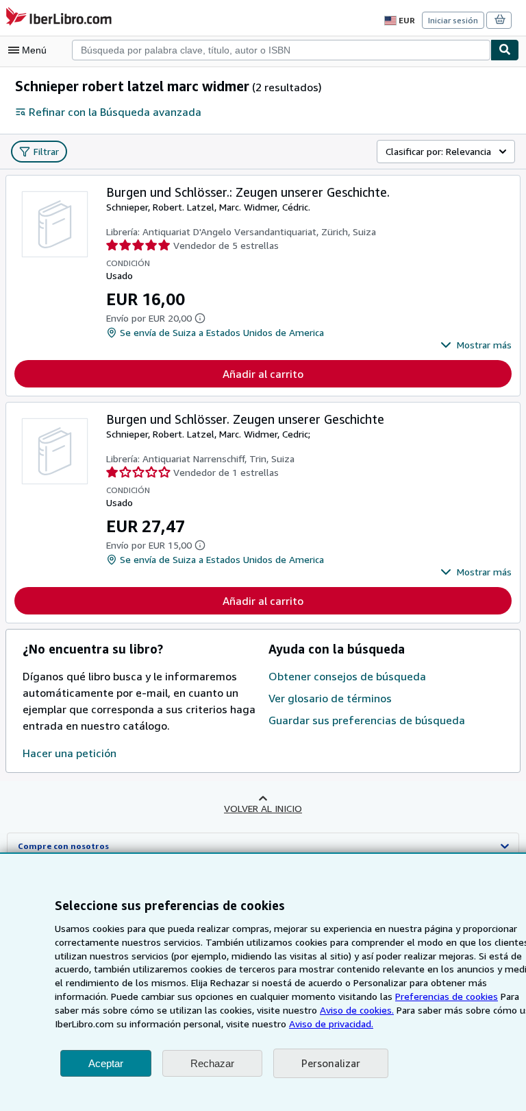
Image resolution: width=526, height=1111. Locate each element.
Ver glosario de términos (330, 698)
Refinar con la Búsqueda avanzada (115, 112)
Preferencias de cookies (446, 996)
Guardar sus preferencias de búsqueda (366, 720)
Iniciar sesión (453, 20)
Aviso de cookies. (357, 1010)
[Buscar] (504, 50)
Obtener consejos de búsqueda (347, 676)
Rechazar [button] (212, 1063)
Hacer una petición (69, 753)
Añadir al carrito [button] (263, 374)
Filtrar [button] (46, 151)
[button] (476, 345)
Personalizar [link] (330, 1063)
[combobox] (281, 50)
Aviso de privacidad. (331, 1023)
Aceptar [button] (105, 1063)
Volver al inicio (263, 808)
